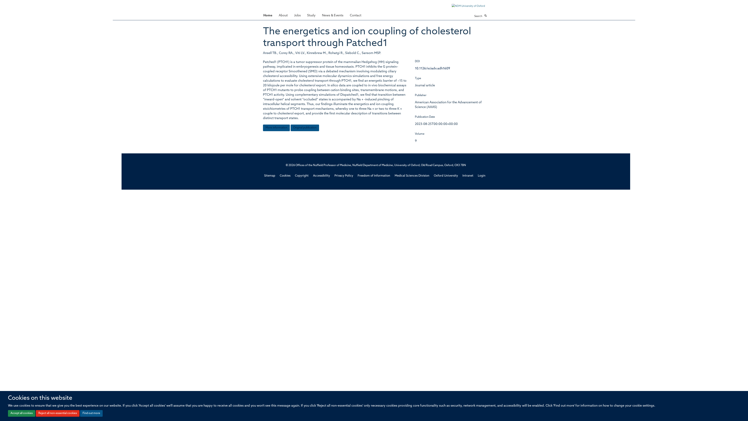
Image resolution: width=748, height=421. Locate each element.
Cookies (285, 175)
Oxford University (446, 175)
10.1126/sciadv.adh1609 (432, 68)
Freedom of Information (374, 175)
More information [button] (276, 127)
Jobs (297, 15)
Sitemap (269, 175)
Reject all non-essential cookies (57, 413)
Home (267, 15)
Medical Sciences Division (412, 175)
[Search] (485, 16)
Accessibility (321, 175)
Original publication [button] (305, 127)
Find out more (91, 413)
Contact (355, 15)
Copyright (302, 175)
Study (311, 15)
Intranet (467, 175)
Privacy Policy (343, 175)
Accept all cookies (22, 413)
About (283, 15)
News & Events (332, 15)
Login (481, 175)
